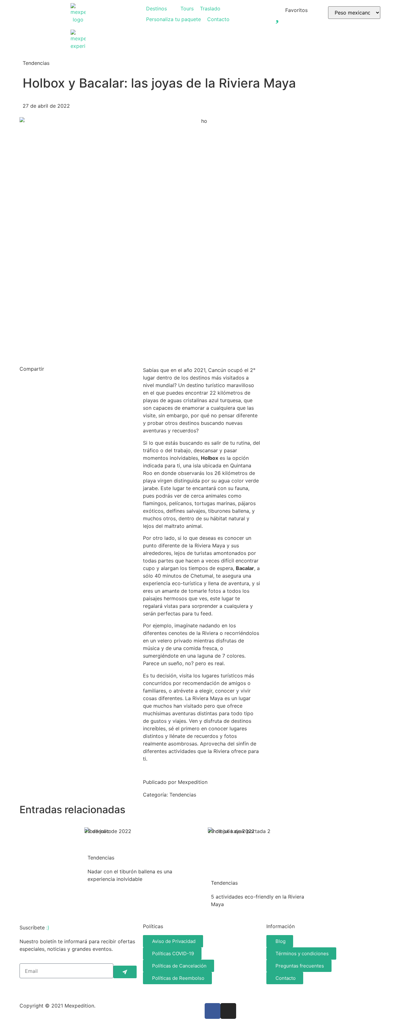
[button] (160, 8)
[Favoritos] (277, 14)
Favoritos (296, 10)
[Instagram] (228, 1011)
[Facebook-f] (212, 1011)
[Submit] (125, 972)
